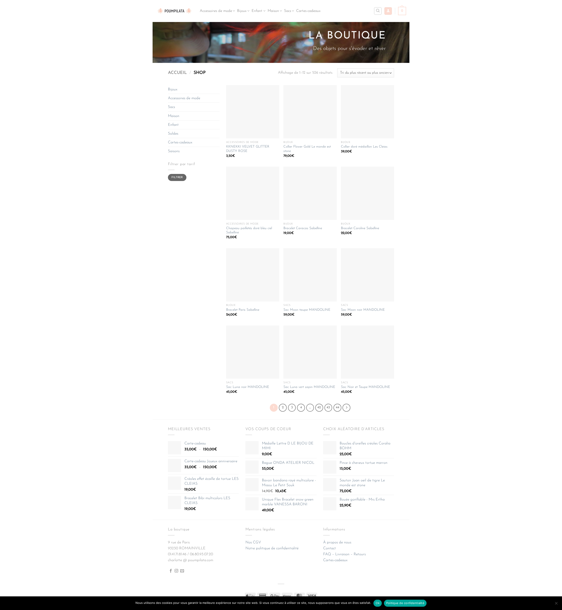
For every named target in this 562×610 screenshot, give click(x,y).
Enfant (257, 11)
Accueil (177, 73)
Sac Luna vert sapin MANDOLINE (309, 387)
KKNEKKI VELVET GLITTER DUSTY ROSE (247, 149)
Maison (273, 11)
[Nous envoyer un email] (182, 571)
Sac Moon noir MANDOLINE (363, 310)
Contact (329, 548)
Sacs (287, 11)
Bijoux (242, 11)
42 (319, 407)
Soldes (173, 133)
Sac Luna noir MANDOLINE (247, 387)
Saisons (174, 151)
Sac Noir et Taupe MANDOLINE (365, 387)
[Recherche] (378, 11)
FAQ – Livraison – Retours (344, 554)
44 (337, 407)
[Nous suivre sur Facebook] (171, 571)
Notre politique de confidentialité (272, 548)
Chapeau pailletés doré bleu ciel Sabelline (249, 230)
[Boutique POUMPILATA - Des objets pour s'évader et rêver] (174, 10)
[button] (388, 11)
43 (328, 407)
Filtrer (177, 177)
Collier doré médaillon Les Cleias (364, 146)
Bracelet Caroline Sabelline (360, 228)
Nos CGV (253, 542)
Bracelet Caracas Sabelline (302, 228)
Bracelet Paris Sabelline (242, 310)
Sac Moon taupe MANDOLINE (306, 310)
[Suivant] (346, 408)
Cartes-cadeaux (308, 11)
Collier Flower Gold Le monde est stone (307, 149)
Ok (378, 603)
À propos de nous (337, 542)
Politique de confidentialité (405, 603)
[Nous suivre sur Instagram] (176, 571)
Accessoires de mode (216, 11)
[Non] (556, 604)
